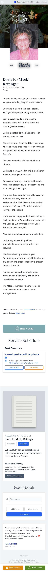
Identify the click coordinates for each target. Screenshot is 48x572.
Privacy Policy (18, 562)
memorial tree (29, 309)
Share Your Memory (14, 476)
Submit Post (24, 514)
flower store (20, 313)
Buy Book (23, 444)
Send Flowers (34, 367)
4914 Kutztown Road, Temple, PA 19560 (23, 363)
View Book (11, 444)
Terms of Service (30, 562)
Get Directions (14, 367)
